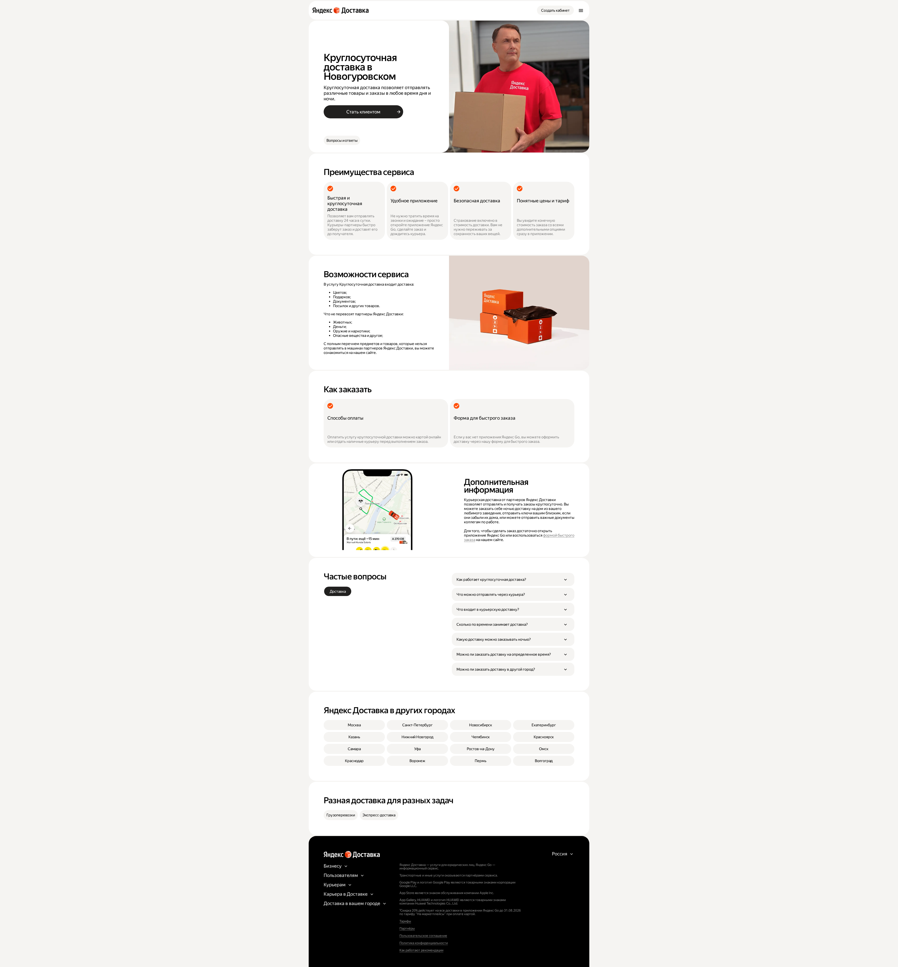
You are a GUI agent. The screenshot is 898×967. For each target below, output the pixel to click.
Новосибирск (480, 725)
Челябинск (480, 737)
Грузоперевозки (340, 815)
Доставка (338, 591)
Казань (354, 737)
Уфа (417, 749)
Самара (354, 749)
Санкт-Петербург (417, 725)
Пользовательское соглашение (423, 936)
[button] (513, 579)
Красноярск (544, 737)
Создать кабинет (555, 10)
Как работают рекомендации (421, 950)
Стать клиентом (363, 112)
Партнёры (407, 928)
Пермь (480, 761)
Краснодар (354, 761)
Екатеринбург (544, 725)
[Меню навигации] (581, 10)
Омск (543, 749)
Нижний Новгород (417, 737)
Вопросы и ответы (341, 140)
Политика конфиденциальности (423, 943)
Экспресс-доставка (378, 815)
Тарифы (405, 921)
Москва (354, 725)
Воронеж (417, 761)
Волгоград (544, 761)
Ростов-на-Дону (481, 749)
